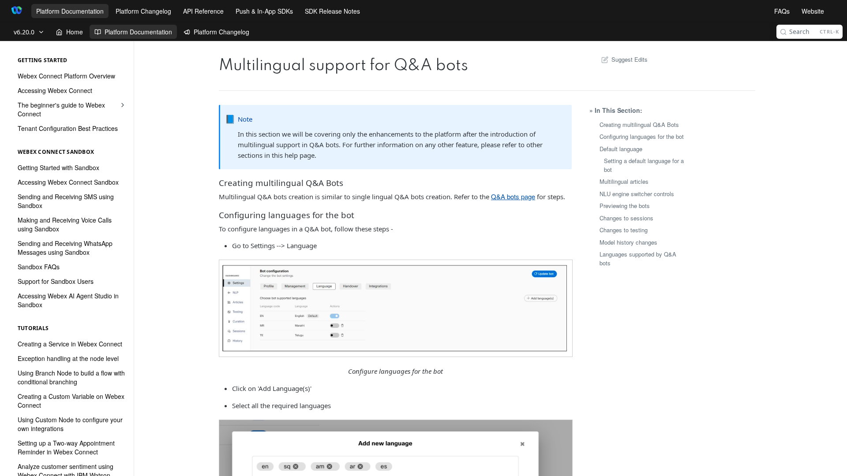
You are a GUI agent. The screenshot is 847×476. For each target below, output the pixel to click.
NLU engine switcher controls (637, 194)
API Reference (203, 11)
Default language (621, 149)
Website (813, 11)
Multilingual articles (624, 181)
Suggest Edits (629, 59)
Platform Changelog (143, 11)
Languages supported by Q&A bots (638, 258)
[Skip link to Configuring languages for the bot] (219, 215)
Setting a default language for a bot (644, 165)
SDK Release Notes (332, 11)
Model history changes (628, 242)
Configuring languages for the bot (642, 136)
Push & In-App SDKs (264, 11)
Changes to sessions (626, 218)
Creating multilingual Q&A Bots (639, 124)
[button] (395, 308)
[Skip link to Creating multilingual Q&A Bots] (219, 182)
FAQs (782, 11)
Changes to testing (624, 230)
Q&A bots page (513, 196)
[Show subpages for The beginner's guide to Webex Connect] (122, 104)
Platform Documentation (70, 11)
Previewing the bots (625, 205)
